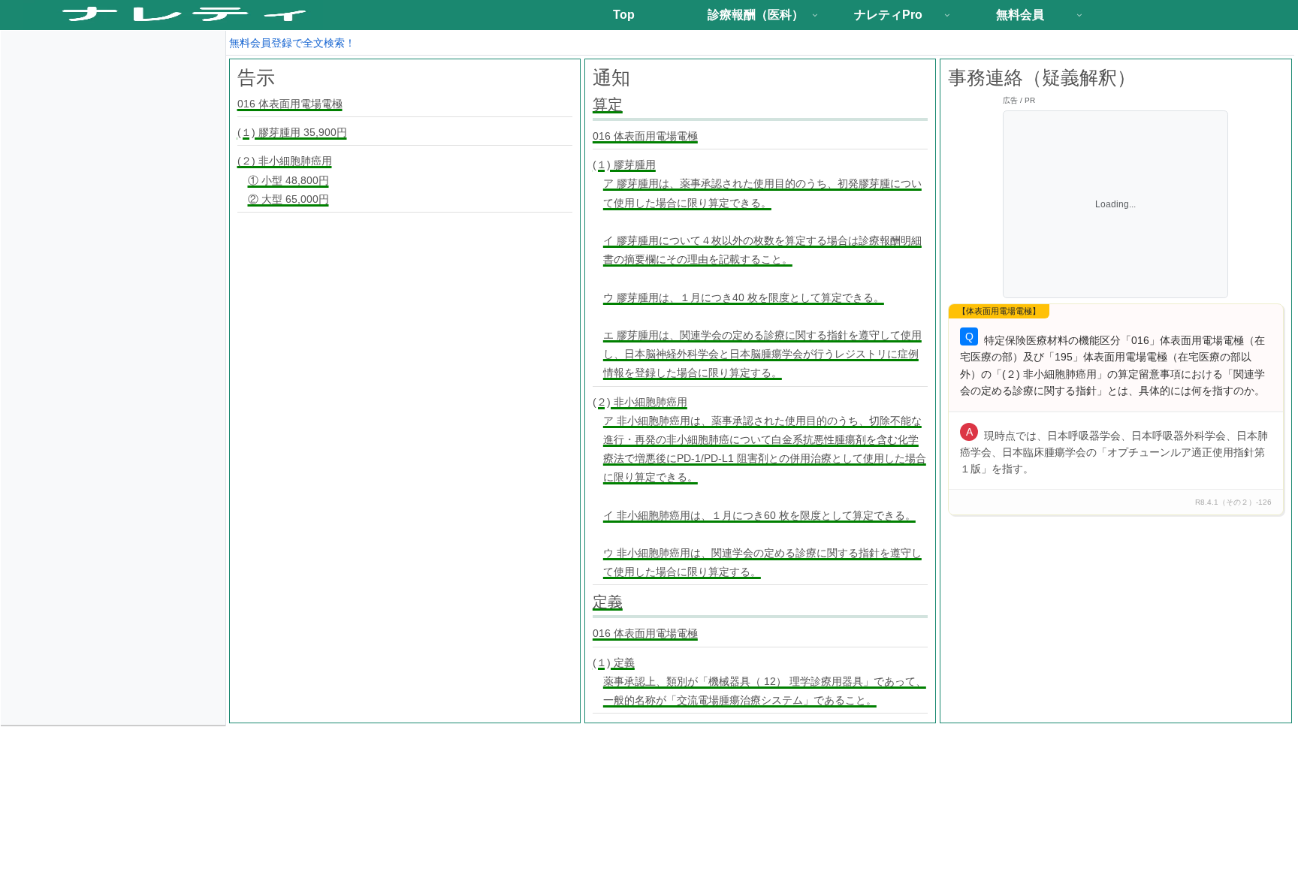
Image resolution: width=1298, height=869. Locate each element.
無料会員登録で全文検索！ (292, 43)
